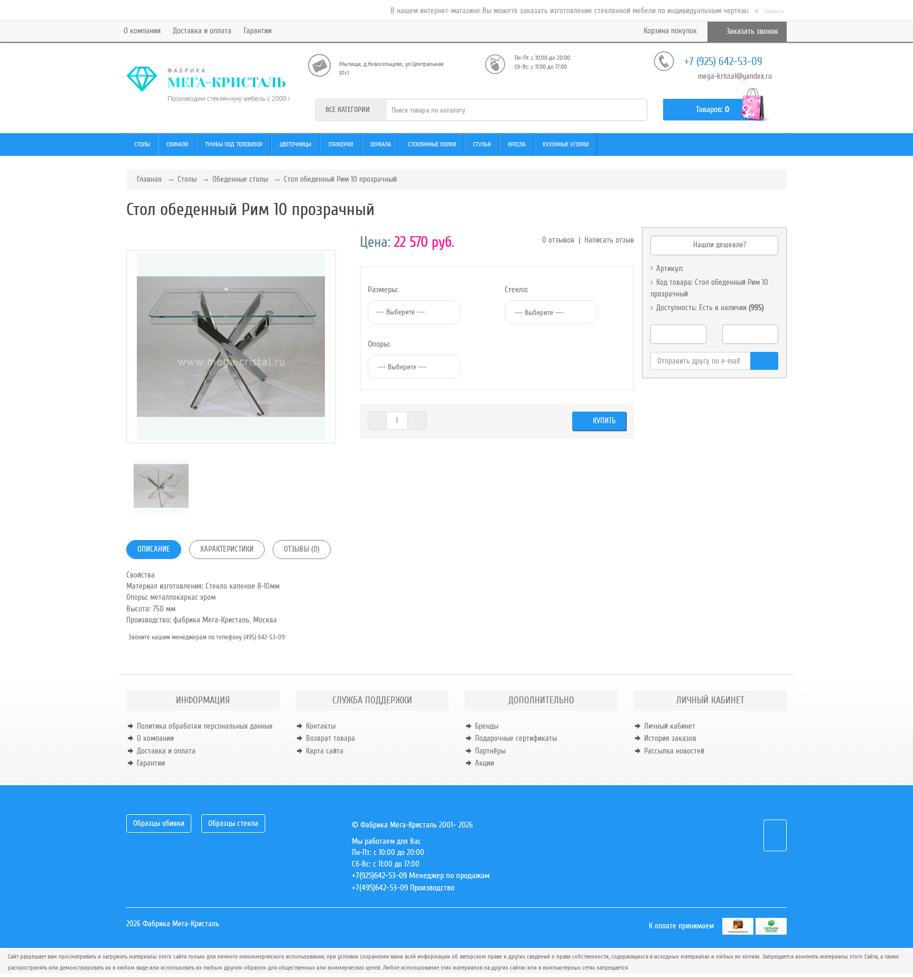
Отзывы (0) (302, 549)
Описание (153, 549)
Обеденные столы (240, 179)
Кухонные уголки (566, 144)
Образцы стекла (233, 823)
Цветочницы (295, 144)
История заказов (670, 738)
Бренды (486, 726)
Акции (484, 763)
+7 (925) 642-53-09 (723, 61)
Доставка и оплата (202, 30)
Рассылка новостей (674, 751)
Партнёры (490, 751)
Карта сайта (324, 751)
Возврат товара (330, 738)
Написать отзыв (609, 240)
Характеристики (227, 549)
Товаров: (709, 109)
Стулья (482, 144)
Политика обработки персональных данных (205, 726)
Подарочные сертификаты (516, 738)
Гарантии (258, 30)
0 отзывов (558, 240)
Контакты (321, 726)
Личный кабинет (669, 726)
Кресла (517, 144)
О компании (142, 30)
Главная (149, 179)
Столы (142, 144)
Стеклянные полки (432, 144)
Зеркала (380, 144)
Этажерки (340, 144)
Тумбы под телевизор (234, 144)
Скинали (177, 144)
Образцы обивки (158, 823)
